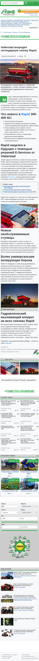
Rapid (25, 114)
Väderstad (8, 343)
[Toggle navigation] (35, 3)
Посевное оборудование (29, 349)
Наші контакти (25, 654)
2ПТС (15, 610)
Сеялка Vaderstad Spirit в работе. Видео (17, 190)
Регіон (4, 510)
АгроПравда (7, 32)
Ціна (3, 524)
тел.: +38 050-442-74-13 (27, 656)
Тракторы (16, 575)
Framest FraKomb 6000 (25, 598)
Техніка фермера (24, 32)
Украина (3, 349)
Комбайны (31, 610)
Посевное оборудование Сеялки (10, 351)
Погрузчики (22, 587)
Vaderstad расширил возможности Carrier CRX (20, 192)
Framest (16, 598)
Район (23, 510)
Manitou (16, 587)
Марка (4, 503)
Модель (23, 503)
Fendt (19, 610)
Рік (2, 516)
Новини (15, 32)
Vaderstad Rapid (17, 349)
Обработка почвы (25, 575)
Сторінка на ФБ (6, 658)
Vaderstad (9, 349)
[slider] (2, 522)
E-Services (11, 177)
